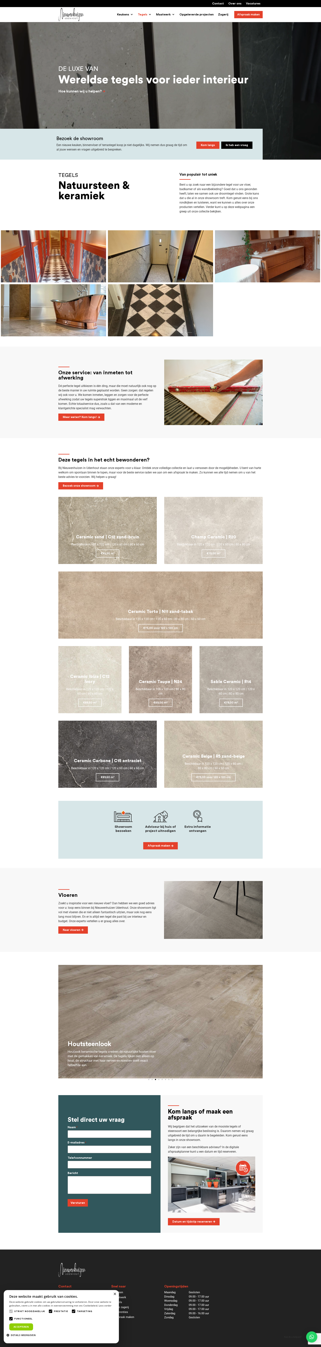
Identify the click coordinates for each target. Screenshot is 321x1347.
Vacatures (253, 3)
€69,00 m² (160, 702)
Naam (72, 1127)
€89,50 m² (107, 553)
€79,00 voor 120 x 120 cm (213, 777)
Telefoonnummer (80, 1157)
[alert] (61, 1316)
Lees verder (105, 1305)
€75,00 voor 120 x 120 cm (160, 628)
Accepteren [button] (21, 1326)
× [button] (114, 1294)
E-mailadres (77, 1142)
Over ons (234, 3)
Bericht (73, 1173)
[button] (125, 14)
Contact (218, 3)
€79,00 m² (214, 553)
